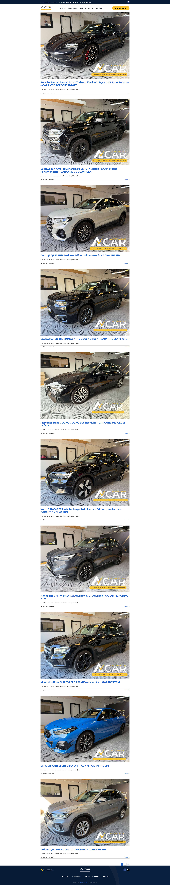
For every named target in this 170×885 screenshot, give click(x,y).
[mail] (128, 870)
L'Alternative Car (83, 882)
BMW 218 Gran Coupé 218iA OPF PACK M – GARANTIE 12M (75, 765)
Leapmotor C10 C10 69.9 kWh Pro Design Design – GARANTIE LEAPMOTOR (85, 338)
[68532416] (85, 868)
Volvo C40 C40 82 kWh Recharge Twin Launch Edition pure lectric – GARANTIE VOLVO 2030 (81, 510)
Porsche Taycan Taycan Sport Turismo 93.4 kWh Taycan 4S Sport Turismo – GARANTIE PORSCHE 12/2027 (85, 84)
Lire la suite (126, 93)
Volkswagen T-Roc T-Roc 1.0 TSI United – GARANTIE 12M (73, 849)
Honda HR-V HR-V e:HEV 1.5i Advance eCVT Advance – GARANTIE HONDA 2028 (84, 597)
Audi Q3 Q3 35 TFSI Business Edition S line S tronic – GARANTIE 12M (80, 255)
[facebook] (128, 2)
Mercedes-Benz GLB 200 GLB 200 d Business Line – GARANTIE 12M (80, 682)
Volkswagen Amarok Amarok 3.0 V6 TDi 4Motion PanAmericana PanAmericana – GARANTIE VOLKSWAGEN (79, 170)
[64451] (46, 6)
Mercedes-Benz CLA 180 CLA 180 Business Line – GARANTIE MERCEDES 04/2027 (83, 424)
